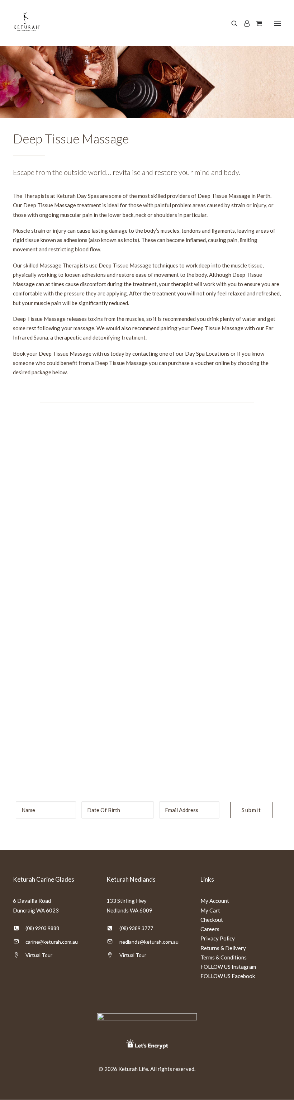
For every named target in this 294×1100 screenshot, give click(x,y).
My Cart (210, 910)
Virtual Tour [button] (38, 955)
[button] (277, 23)
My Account (214, 900)
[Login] (244, 23)
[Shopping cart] (256, 23)
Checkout (211, 919)
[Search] (231, 23)
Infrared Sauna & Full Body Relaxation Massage (184, 656)
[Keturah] (26, 23)
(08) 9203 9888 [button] (42, 928)
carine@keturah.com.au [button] (51, 942)
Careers (209, 929)
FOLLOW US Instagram (228, 966)
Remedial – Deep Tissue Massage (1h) (183, 433)
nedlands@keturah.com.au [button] (149, 942)
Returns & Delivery (223, 948)
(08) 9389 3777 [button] (136, 928)
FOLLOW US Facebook (227, 976)
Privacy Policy (217, 938)
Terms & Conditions (223, 957)
